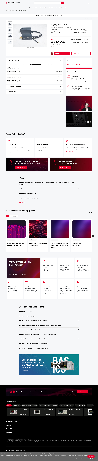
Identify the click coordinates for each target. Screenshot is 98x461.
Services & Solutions (52, 7)
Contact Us (68, 151)
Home (32, 7)
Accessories (12, 91)
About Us (60, 7)
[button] (88, 3)
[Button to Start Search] (62, 3)
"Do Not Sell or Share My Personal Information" (77, 455)
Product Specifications (15, 86)
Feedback (32, 454)
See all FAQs (22, 202)
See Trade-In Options (65, 167)
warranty (57, 31)
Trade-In (65, 7)
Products (37, 7)
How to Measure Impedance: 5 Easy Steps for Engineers (16, 244)
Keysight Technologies (19, 450)
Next (93, 236)
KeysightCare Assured (35, 64)
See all (90, 212)
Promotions (43, 7)
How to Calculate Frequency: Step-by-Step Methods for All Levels (59, 245)
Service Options (14, 60)
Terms (26, 454)
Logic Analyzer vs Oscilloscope (77, 244)
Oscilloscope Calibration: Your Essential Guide (38, 244)
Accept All (71, 458)
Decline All (81, 458)
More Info (92, 458)
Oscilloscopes (14, 10)
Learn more (73, 82)
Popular (9, 405)
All (7, 216)
